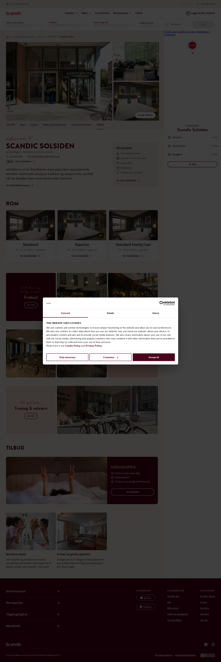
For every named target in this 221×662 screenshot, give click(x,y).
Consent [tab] (65, 313)
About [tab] (155, 313)
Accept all (154, 357)
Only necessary (67, 357)
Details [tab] (110, 313)
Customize (108, 357)
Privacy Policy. (94, 345)
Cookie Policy (73, 345)
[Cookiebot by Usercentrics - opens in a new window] (162, 303)
